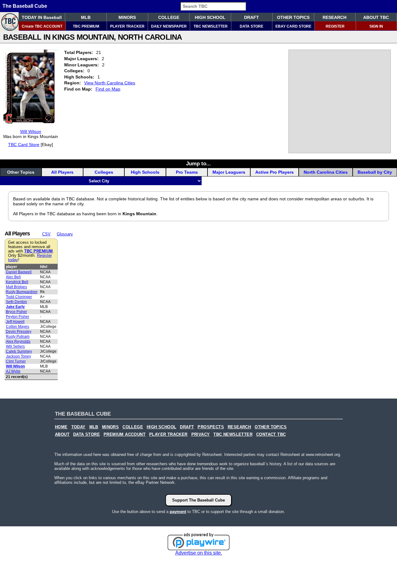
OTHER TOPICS (293, 17)
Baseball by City (375, 172)
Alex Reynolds (18, 341)
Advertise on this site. (198, 552)
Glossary (65, 234)
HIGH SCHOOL (210, 17)
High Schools (145, 172)
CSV (46, 234)
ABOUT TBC (376, 17)
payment (178, 511)
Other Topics (20, 172)
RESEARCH (334, 17)
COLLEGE (168, 17)
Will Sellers (15, 346)
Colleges (104, 172)
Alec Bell (13, 277)
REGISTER (335, 26)
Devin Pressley (18, 331)
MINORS (127, 17)
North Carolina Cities (326, 172)
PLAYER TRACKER (127, 26)
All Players (62, 172)
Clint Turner (16, 361)
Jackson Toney (18, 356)
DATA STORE (251, 26)
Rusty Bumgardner (22, 292)
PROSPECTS (211, 427)
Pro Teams (187, 172)
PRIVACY (200, 434)
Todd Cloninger (19, 297)
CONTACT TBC (271, 434)
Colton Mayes (17, 326)
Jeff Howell (15, 321)
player (11, 267)
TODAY (78, 427)
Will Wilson (30, 131)
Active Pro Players (274, 172)
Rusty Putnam (17, 336)
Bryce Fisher (16, 312)
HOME (61, 427)
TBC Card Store (23, 144)
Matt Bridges (16, 287)
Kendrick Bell (17, 282)
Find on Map (108, 89)
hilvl (43, 267)
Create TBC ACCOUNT (42, 26)
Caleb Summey (19, 351)
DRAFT (251, 17)
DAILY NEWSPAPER (169, 26)
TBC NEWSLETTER (211, 26)
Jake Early (15, 307)
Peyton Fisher (17, 316)
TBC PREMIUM (86, 26)
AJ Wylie (13, 371)
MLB (86, 17)
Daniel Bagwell (19, 272)
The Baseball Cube (24, 6)
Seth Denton (16, 302)
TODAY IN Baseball (42, 17)
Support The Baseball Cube (198, 500)
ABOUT (62, 434)
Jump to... (198, 163)
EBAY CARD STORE (293, 26)
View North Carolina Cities (109, 82)
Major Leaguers (228, 172)
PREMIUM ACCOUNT (124, 434)
